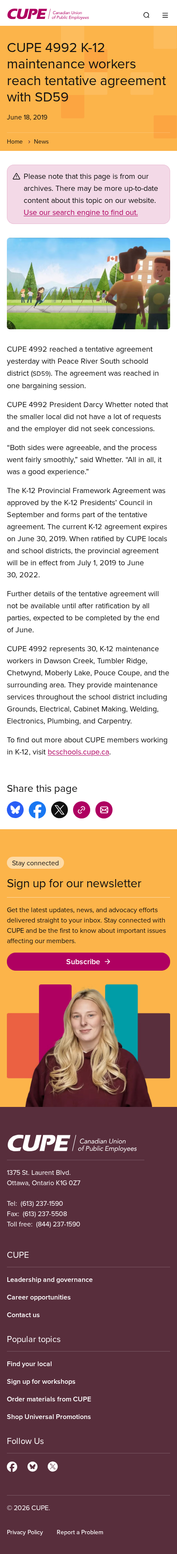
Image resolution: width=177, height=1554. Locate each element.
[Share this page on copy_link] (81, 811)
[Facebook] (12, 1465)
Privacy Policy (25, 1532)
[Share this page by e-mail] (104, 811)
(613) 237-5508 (45, 1213)
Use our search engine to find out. (81, 212)
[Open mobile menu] (165, 15)
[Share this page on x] (59, 811)
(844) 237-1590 (58, 1224)
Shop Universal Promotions (49, 1417)
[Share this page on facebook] (37, 811)
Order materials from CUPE (49, 1399)
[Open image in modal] (88, 284)
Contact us (23, 1315)
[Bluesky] (32, 1465)
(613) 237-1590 (42, 1203)
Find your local (29, 1364)
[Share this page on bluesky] (15, 811)
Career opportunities (39, 1297)
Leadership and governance (50, 1279)
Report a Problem (80, 1532)
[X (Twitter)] (53, 1465)
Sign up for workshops (41, 1381)
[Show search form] (146, 15)
